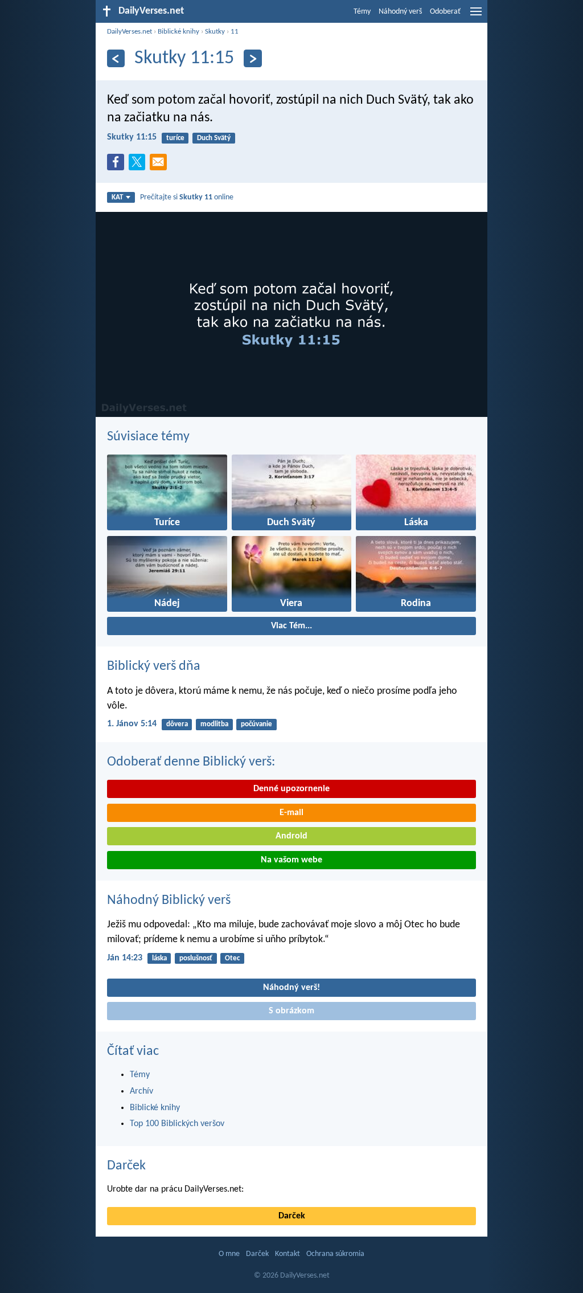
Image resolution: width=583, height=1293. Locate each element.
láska (159, 958)
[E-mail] (160, 165)
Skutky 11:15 (132, 137)
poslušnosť (195, 958)
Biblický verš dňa (153, 666)
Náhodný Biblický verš (169, 900)
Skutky (215, 31)
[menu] (476, 16)
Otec (232, 958)
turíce (175, 138)
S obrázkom (291, 1011)
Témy (362, 11)
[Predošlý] (116, 58)
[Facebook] (118, 165)
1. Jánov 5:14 (132, 724)
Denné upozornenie (291, 788)
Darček (126, 1166)
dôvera (177, 724)
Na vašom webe (291, 860)
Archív (141, 1091)
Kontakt (287, 1254)
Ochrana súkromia (335, 1254)
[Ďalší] (252, 58)
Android (291, 836)
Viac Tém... (291, 626)
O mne (229, 1254)
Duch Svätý (214, 138)
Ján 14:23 (124, 958)
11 (235, 31)
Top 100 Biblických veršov (177, 1123)
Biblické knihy (178, 31)
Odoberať (445, 11)
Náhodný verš (400, 11)
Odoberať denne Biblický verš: (191, 762)
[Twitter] (139, 165)
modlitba (214, 724)
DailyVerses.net (129, 31)
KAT (117, 197)
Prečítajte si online (186, 197)
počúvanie (256, 724)
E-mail (291, 812)
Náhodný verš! (291, 987)
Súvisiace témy (148, 437)
